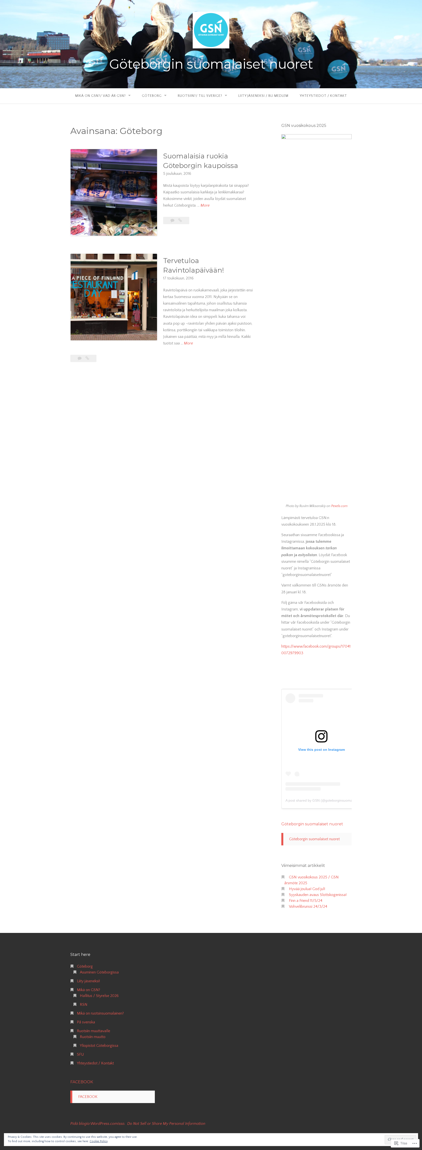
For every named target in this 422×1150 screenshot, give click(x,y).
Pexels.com (339, 506)
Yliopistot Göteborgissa (99, 1045)
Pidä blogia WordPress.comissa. (97, 1123)
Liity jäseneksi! (88, 981)
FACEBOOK (81, 1082)
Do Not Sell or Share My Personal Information (166, 1123)
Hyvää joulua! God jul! (307, 889)
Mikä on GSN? (88, 990)
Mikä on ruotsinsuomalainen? (100, 1013)
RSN (83, 1004)
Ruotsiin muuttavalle (93, 1031)
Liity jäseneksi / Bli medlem (263, 96)
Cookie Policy (99, 1141)
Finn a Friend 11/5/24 (305, 900)
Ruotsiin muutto (93, 1037)
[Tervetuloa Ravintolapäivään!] (87, 358)
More (205, 206)
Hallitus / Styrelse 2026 (99, 996)
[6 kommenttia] (173, 220)
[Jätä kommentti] (80, 358)
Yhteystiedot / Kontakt (323, 96)
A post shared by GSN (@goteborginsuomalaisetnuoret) (328, 800)
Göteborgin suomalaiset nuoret (211, 64)
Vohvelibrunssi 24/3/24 (308, 906)
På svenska (86, 1022)
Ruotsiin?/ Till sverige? (200, 96)
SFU (80, 1054)
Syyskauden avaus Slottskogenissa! (318, 895)
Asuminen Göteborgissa (99, 972)
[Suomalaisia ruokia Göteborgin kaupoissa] (180, 220)
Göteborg (152, 96)
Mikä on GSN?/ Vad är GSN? (100, 96)
